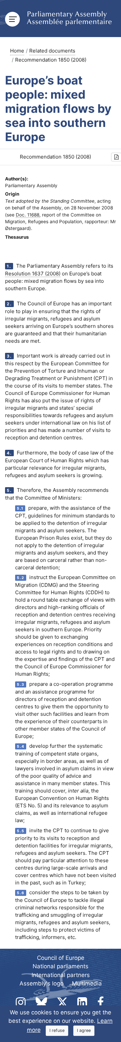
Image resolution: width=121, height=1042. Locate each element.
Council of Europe (60, 957)
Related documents (52, 50)
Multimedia (87, 983)
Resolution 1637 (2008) (33, 273)
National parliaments (60, 966)
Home (17, 50)
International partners (61, 975)
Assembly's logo (41, 983)
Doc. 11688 (27, 214)
